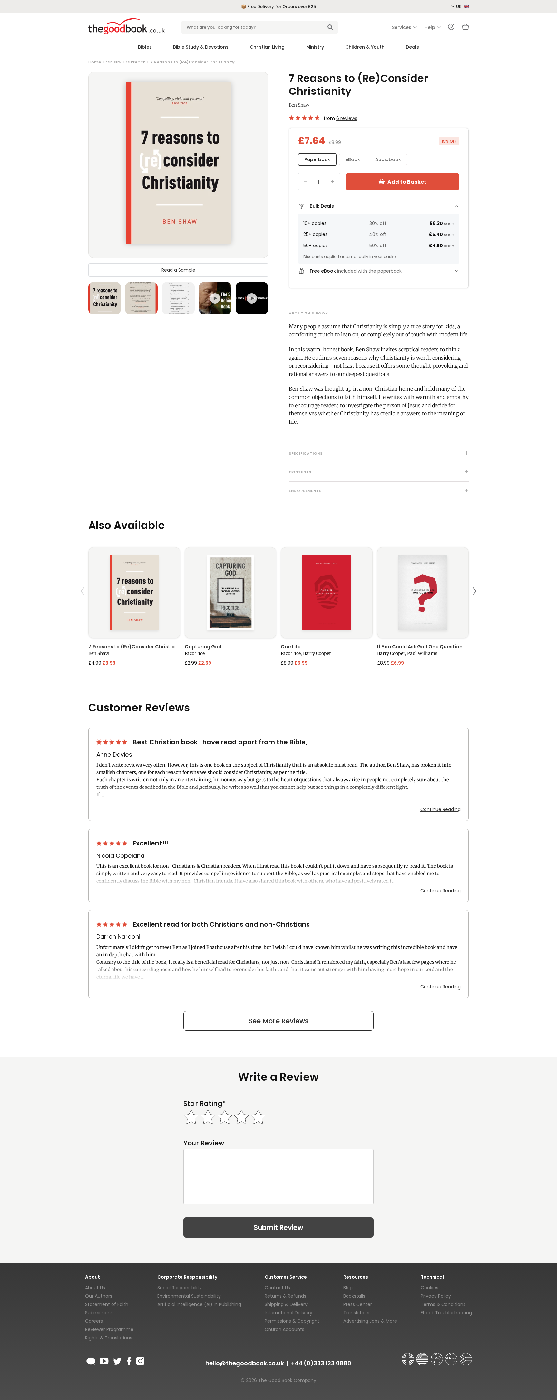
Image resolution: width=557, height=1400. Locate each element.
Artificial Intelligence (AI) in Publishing (199, 1304)
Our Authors (98, 1296)
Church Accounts (284, 1329)
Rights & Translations (108, 1338)
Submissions (99, 1312)
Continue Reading (440, 809)
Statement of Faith (106, 1304)
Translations (357, 1312)
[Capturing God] (230, 592)
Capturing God (203, 646)
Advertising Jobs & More (370, 1321)
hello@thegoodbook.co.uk (244, 1363)
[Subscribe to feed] (91, 1360)
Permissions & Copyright (292, 1321)
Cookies (429, 1287)
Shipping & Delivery (286, 1304)
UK (459, 7)
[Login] (451, 27)
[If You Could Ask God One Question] (423, 592)
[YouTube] (104, 1360)
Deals (412, 47)
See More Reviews (278, 1021)
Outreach (136, 62)
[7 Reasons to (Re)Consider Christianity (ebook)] (134, 592)
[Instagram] (139, 1360)
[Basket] (465, 28)
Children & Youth (365, 47)
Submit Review (278, 1227)
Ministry (315, 47)
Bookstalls (354, 1296)
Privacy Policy (436, 1296)
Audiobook (388, 159)
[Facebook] (129, 1360)
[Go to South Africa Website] (466, 1356)
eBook (352, 159)
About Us (95, 1287)
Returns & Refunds (285, 1296)
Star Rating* (204, 1103)
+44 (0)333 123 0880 (321, 1363)
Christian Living (267, 47)
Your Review (203, 1143)
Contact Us (277, 1287)
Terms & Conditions (443, 1304)
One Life (291, 646)
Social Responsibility (179, 1287)
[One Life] (326, 592)
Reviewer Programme (109, 1329)
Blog (348, 1287)
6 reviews (346, 118)
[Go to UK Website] (408, 1356)
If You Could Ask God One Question (420, 646)
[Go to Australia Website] (437, 1356)
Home (94, 62)
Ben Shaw (299, 105)
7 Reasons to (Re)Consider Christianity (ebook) (134, 646)
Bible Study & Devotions (201, 47)
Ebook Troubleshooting (446, 1312)
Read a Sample (178, 270)
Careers (94, 1321)
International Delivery (288, 1312)
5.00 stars (305, 117)
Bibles (145, 47)
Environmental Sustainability (189, 1296)
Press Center (357, 1304)
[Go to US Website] (423, 1356)
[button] (83, 606)
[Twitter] (117, 1360)
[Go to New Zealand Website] (452, 1356)
